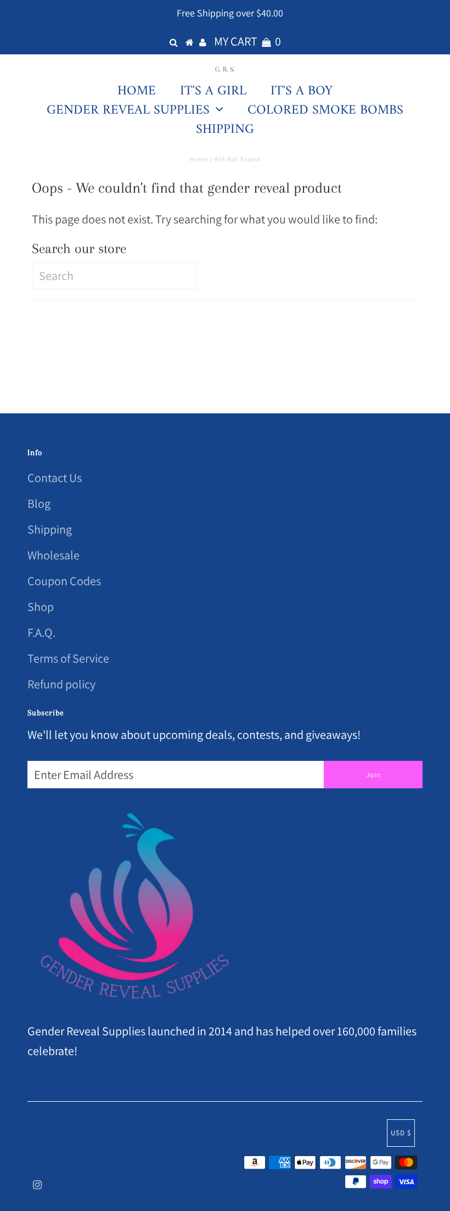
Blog (38, 503)
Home (136, 91)
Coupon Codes (64, 580)
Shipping (225, 129)
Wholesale (53, 555)
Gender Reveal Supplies (128, 109)
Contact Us (54, 477)
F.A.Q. (41, 632)
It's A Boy (302, 91)
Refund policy (61, 684)
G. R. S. (225, 68)
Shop (40, 606)
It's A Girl (213, 91)
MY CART (247, 41)
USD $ (401, 1132)
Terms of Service (68, 658)
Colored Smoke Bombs (325, 110)
